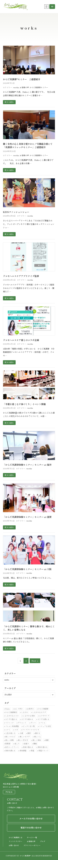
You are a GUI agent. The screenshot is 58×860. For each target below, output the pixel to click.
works (16, 87)
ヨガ (16, 729)
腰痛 (35, 743)
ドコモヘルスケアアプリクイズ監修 (21, 276)
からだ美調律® (25, 855)
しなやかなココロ (12, 715)
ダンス (33, 722)
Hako (7, 709)
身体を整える (28, 747)
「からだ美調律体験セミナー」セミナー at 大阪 (27, 569)
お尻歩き (30, 709)
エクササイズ (44, 715)
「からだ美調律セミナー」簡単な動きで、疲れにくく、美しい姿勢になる (29, 628)
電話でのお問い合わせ (31, 827)
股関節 (7, 743)
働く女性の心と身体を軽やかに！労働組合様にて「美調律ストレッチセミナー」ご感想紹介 (28, 145)
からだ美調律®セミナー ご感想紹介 (21, 79)
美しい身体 (36, 740)
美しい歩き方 (23, 740)
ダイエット (22, 722)
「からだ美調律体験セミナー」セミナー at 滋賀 (27, 517)
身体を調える (10, 750)
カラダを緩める (27, 719)
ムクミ (7, 729)
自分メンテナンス (12, 747)
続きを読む (9, 102)
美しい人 (37, 736)
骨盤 (32, 750)
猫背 (29, 733)
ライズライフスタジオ (30, 729)
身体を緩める (42, 747)
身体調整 (23, 750)
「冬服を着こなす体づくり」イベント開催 (24, 404)
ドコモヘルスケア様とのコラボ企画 (21, 340)
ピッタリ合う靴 (29, 726)
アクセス (9, 792)
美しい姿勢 (9, 740)
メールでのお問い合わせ (31, 818)
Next (35, 660)
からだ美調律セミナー (39, 87)
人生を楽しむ (10, 733)
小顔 (21, 733)
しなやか (24, 712)
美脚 (47, 740)
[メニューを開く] (46, 6)
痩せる (37, 733)
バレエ (42, 722)
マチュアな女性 (45, 726)
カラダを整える (11, 719)
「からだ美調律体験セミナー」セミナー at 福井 (27, 464)
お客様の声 (24, 87)
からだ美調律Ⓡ (11, 712)
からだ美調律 (43, 709)
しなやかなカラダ (39, 712)
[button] (52, 6)
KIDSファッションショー (16, 212)
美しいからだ (10, 736)
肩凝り (26, 743)
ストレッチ (9, 722)
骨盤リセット (43, 750)
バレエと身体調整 (12, 726)
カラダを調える (43, 719)
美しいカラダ (25, 736)
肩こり (17, 743)
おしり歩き (18, 709)
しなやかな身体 (29, 715)
